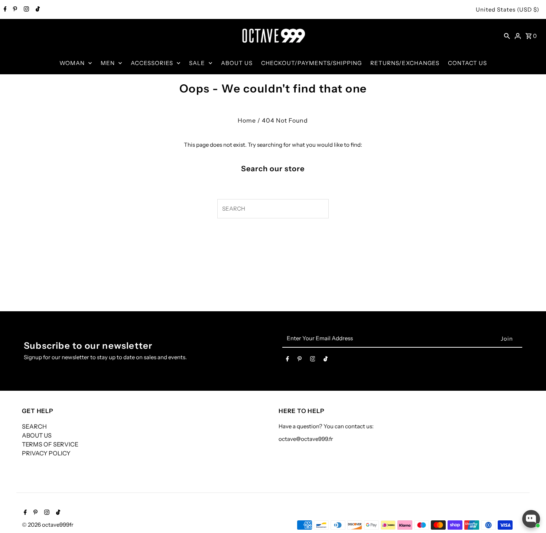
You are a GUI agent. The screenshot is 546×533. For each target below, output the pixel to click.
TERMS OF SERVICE (50, 444)
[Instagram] (25, 9)
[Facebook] (4, 9)
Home (247, 120)
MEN (108, 62)
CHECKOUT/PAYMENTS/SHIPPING (311, 62)
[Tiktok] (37, 9)
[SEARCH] (507, 36)
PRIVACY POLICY (46, 453)
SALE (197, 62)
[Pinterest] (14, 9)
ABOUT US (237, 62)
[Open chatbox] (531, 519)
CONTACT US (467, 62)
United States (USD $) (507, 9)
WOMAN (72, 62)
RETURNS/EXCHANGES (404, 62)
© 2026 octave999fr (48, 524)
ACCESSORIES (152, 62)
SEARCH (34, 426)
